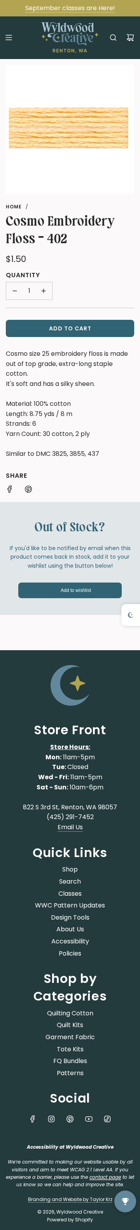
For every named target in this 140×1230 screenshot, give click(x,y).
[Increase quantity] (43, 290)
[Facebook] (32, 1119)
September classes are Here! (70, 8)
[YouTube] (88, 1119)
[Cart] (130, 37)
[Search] (113, 37)
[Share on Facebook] (9, 491)
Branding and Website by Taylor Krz (70, 1199)
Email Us (70, 827)
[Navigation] (8, 37)
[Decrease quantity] (14, 290)
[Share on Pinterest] (28, 491)
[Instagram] (51, 1119)
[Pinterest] (70, 1119)
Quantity (23, 275)
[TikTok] (107, 1119)
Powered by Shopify (70, 1219)
